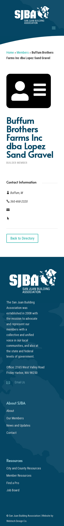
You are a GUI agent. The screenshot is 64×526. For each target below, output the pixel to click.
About (10, 411)
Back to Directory (22, 238)
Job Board (12, 490)
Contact (11, 433)
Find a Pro (12, 483)
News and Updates (18, 425)
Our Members (15, 418)
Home (10, 52)
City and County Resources (23, 468)
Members (23, 52)
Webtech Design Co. (16, 521)
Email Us (20, 382)
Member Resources (18, 475)
